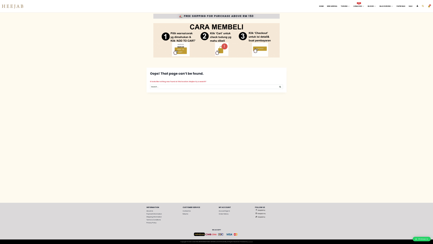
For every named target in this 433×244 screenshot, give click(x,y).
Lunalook (357, 4)
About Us (149, 211)
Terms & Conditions (153, 220)
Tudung (344, 6)
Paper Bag (401, 6)
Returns (185, 214)
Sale (410, 6)
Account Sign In (224, 211)
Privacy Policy (151, 223)
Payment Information (154, 214)
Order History (223, 214)
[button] (422, 239)
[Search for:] (216, 87)
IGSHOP (250, 242)
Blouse (371, 6)
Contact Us (187, 211)
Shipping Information (154, 217)
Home (321, 6)
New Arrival (332, 6)
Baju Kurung (385, 6)
